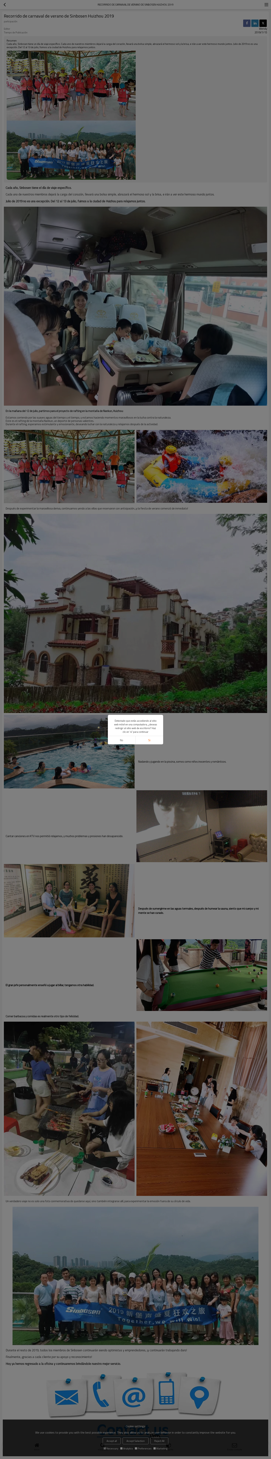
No (121, 740)
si (149, 740)
